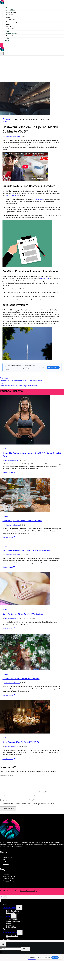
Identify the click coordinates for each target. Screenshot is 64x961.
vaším (37, 199)
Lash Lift (8, 24)
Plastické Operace (9, 879)
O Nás (7, 38)
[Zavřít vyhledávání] (3, 944)
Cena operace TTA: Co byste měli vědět (20, 742)
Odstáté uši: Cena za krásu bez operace (20, 678)
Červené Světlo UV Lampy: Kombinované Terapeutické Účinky (21, 380)
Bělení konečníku (11, 12)
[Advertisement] (32, 67)
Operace (7, 31)
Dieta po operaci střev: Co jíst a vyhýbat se (22, 614)
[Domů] (3, 119)
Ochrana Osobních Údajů (28, 891)
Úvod (6, 7)
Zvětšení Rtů (10, 29)
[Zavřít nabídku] (0, 900)
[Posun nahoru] (1, 897)
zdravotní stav (44, 278)
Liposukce (9, 26)
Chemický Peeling (11, 22)
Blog (4, 859)
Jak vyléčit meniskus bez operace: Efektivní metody (26, 550)
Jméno (32, 796)
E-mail (32, 800)
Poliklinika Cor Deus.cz (12, 137)
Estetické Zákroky (9, 876)
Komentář (43, 792)
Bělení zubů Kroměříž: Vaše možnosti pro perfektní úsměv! (19, 385)
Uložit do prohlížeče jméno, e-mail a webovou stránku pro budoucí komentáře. (28, 804)
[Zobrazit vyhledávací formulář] (1, 45)
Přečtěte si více (8, 472)
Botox (8, 916)
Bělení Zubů (9, 14)
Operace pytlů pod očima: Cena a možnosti (22, 521)
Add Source (55, 957)
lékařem (41, 199)
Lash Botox (12, 19)
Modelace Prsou (11, 36)
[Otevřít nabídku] (2, 53)
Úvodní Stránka (8, 857)
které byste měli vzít (13, 195)
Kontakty (7, 40)
